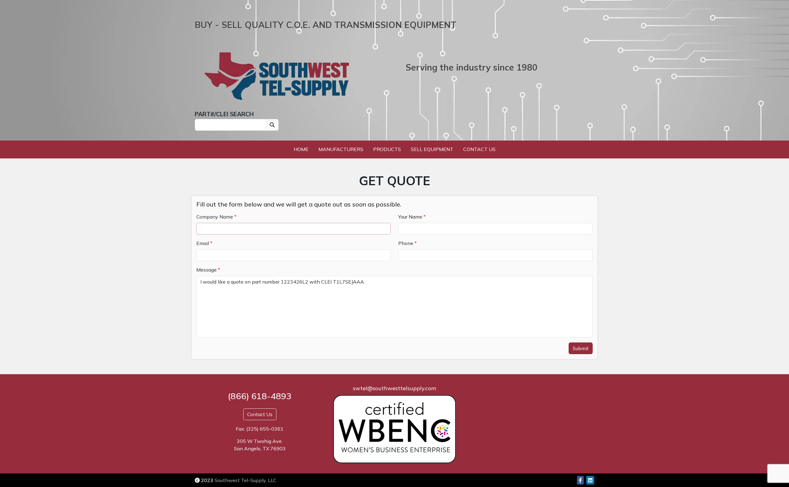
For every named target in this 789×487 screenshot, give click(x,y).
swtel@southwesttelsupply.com (394, 388)
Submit (581, 348)
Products (387, 149)
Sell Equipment (432, 149)
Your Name (410, 217)
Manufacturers (340, 149)
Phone (405, 243)
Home (301, 149)
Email (202, 243)
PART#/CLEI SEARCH (224, 114)
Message (206, 270)
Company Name (214, 217)
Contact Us (479, 149)
